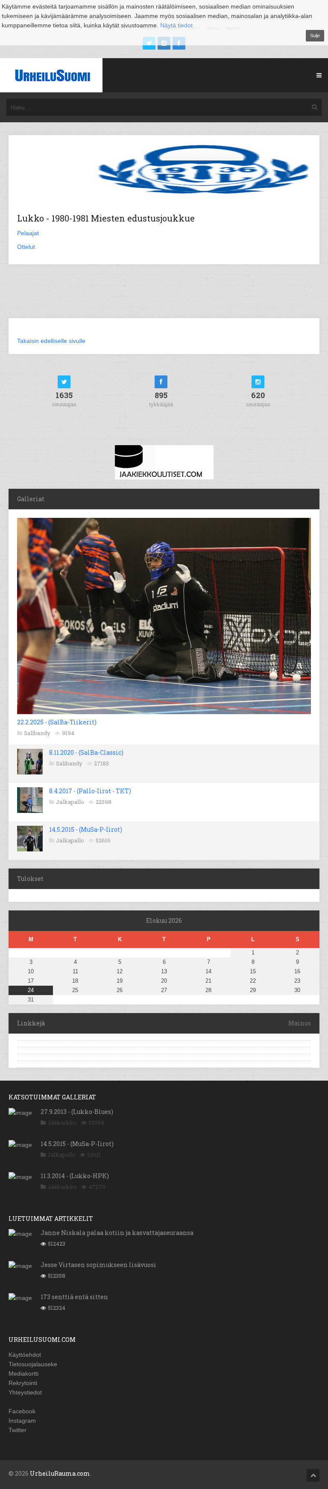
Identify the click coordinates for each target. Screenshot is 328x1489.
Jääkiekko (62, 1122)
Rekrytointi (23, 1383)
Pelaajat (28, 233)
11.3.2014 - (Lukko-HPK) (75, 1176)
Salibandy (37, 733)
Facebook (22, 1411)
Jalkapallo (70, 802)
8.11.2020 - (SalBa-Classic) (86, 752)
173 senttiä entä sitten (74, 1297)
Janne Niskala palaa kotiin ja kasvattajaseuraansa (117, 1233)
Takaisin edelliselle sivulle (51, 340)
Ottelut (26, 246)
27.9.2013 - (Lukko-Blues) (77, 1112)
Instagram (22, 1420)
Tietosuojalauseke (33, 1364)
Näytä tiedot (176, 25)
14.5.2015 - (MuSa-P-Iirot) (85, 829)
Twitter (17, 1430)
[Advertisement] (164, 296)
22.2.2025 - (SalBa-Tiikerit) (57, 722)
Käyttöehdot (25, 1354)
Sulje (315, 35)
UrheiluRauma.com (60, 1473)
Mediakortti (23, 1373)
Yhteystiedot (25, 1392)
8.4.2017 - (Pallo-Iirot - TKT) (90, 791)
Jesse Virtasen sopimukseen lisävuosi (98, 1265)
